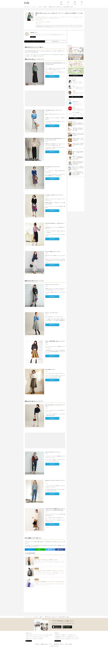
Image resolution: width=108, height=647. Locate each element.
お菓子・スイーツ (29, 638)
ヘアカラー (46, 636)
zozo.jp (27, 86)
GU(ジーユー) (64, 636)
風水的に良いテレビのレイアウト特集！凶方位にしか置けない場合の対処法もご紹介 (78, 134)
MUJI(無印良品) (58, 636)
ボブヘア (28, 636)
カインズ (77, 638)
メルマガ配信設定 (69, 644)
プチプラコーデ (40, 636)
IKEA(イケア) (58, 638)
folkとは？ (38, 644)
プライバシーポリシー (49, 644)
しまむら (63, 638)
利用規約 (43, 644)
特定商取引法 (57, 644)
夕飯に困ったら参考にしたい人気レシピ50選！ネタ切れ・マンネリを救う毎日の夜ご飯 (78, 139)
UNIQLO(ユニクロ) (71, 636)
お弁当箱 (40, 638)
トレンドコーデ (33, 636)
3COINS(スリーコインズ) (70, 638)
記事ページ (34, 41)
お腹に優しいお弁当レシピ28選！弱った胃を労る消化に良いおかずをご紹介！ (78, 144)
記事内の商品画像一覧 (55, 41)
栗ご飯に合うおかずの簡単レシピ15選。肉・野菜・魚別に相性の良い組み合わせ (78, 124)
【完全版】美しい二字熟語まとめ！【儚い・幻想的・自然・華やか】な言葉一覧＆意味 (78, 129)
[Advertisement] (45, 98)
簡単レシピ (36, 638)
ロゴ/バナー (63, 644)
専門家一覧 (76, 118)
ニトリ (77, 636)
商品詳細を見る (52, 76)
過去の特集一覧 (76, 75)
